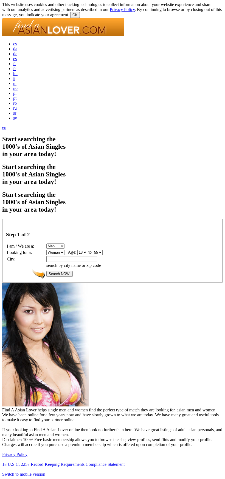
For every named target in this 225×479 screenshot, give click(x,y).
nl (14, 83)
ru (15, 108)
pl (14, 93)
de (15, 53)
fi (14, 63)
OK (75, 15)
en (4, 127)
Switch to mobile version (23, 474)
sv (15, 118)
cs (15, 43)
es (15, 58)
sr (14, 113)
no (15, 88)
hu (15, 73)
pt (14, 98)
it (14, 78)
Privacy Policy (122, 9)
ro (15, 103)
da (15, 48)
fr (14, 68)
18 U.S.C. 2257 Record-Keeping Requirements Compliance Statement (63, 464)
